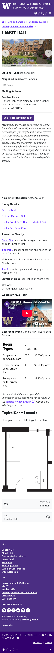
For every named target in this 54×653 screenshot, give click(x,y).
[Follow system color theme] (3, 649)
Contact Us (8, 549)
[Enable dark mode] (10, 649)
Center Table (9, 210)
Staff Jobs (7, 562)
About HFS (7, 552)
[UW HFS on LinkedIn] (23, 610)
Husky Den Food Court (15, 228)
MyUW (5, 586)
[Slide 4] (35, 65)
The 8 (5, 269)
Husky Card (8, 559)
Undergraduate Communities (17, 26)
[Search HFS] (42, 13)
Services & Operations (13, 556)
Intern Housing (10, 571)
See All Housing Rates (16, 117)
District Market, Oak (14, 216)
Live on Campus (16, 21)
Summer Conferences (13, 568)
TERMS (48, 642)
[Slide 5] (40, 65)
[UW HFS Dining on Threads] (13, 610)
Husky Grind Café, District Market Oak (24, 222)
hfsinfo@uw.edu (30, 619)
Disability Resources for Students (19, 592)
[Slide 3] (29, 65)
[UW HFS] (27, 5)
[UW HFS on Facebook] (4, 610)
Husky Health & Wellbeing (15, 583)
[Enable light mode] (17, 649)
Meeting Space (10, 565)
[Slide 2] (24, 65)
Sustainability (9, 598)
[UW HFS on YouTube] (18, 610)
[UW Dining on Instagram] (9, 610)
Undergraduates (37, 21)
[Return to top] (50, 649)
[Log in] (35, 13)
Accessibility (8, 595)
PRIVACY (37, 642)
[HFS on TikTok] (28, 610)
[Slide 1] (19, 65)
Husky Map (7, 625)
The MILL (7, 250)
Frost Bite (7, 240)
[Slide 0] (13, 65)
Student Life (8, 589)
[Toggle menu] (50, 13)
